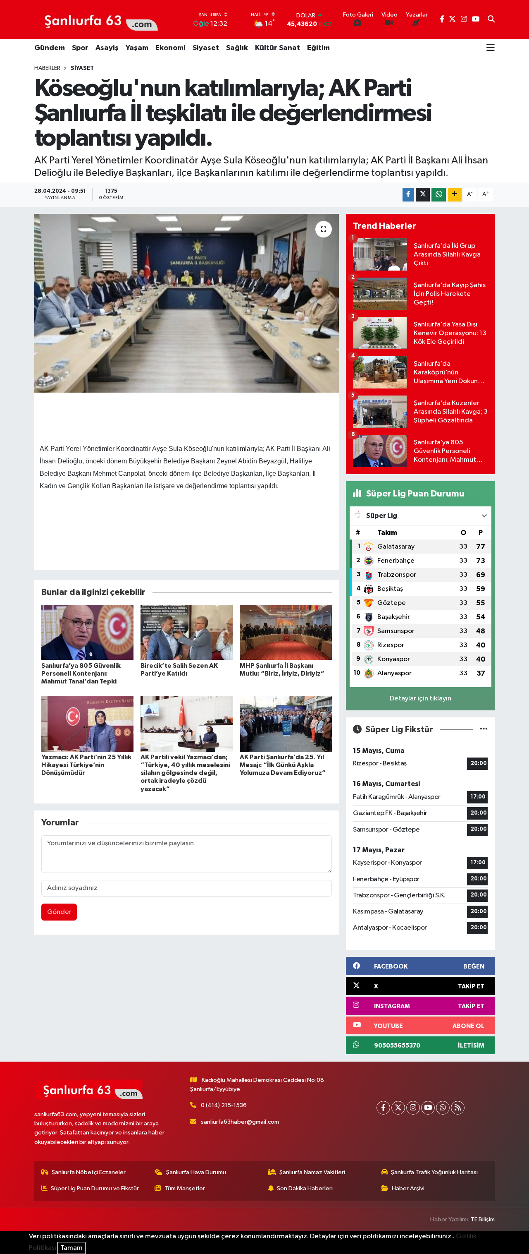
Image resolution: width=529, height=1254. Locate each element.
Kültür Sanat (277, 48)
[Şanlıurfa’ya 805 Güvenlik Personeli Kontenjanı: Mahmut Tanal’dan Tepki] (87, 632)
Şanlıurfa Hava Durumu (196, 1172)
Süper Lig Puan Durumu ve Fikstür (95, 1188)
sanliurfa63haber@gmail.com (240, 1122)
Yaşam (137, 48)
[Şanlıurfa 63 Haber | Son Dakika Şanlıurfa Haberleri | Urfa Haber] (96, 19)
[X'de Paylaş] (423, 194)
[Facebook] (383, 1108)
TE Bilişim (483, 1219)
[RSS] (458, 1108)
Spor (80, 48)
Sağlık (237, 48)
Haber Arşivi (408, 1188)
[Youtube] (428, 1108)
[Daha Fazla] (455, 194)
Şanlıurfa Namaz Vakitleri (312, 1172)
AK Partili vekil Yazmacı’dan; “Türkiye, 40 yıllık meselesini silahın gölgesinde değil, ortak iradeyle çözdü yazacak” (185, 773)
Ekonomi (170, 48)
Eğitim (318, 48)
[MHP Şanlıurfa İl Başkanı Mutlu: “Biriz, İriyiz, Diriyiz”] (286, 632)
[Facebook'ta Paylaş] (408, 194)
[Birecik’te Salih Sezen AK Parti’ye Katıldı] (187, 632)
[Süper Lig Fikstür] (484, 729)
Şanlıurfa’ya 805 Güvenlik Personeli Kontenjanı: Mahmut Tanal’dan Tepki (81, 673)
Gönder (59, 912)
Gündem (49, 48)
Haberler (47, 68)
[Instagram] (413, 1108)
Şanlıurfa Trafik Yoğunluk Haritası (434, 1172)
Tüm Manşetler (184, 1188)
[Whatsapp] (443, 1108)
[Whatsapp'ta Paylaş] (438, 194)
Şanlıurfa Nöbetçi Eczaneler (89, 1172)
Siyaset (206, 48)
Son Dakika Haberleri (305, 1188)
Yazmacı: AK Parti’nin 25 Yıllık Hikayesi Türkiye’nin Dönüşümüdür (86, 765)
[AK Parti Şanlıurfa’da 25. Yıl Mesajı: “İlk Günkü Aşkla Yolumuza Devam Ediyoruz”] (286, 723)
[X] (398, 1108)
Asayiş (107, 48)
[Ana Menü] (490, 48)
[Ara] (491, 19)
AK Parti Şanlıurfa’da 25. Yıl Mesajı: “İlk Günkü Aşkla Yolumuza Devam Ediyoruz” (283, 765)
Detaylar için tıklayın (420, 698)
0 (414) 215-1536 (224, 1105)
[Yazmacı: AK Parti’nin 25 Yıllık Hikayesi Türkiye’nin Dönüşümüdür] (87, 723)
